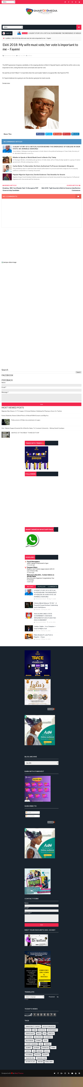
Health (39, 1033)
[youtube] (79, 2)
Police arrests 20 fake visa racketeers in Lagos (25, 420)
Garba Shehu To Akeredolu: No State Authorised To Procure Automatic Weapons (43, 166)
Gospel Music (30, 1033)
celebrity (28, 1047)
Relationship (30, 1040)
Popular (41, 586)
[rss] (75, 2)
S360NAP (38, 1040)
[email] (72, 1073)
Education (42, 1030)
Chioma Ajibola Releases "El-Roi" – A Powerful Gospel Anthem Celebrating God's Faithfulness (46, 605)
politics (8, 38)
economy (36, 1047)
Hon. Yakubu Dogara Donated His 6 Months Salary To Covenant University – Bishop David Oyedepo (33, 428)
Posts (29, 812)
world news (49, 1061)
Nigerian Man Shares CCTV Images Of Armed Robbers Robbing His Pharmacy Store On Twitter (32, 411)
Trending (47, 1044)
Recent (30, 586)
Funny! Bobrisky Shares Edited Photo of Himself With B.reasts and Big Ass (25, 415)
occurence (29, 1054)
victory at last (30, 1061)
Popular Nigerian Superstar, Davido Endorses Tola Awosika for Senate (39, 174)
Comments (52, 586)
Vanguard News (32, 567)
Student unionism (31, 1044)
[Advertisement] (41, 244)
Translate (32, 999)
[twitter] (65, 2)
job (34, 1051)
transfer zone (41, 1058)
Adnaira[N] (50, 709)
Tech (40, 1044)
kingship (40, 1051)
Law (44, 1033)
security (45, 1054)
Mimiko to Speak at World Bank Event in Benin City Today (34, 157)
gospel (28, 1051)
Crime (35, 1030)
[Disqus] (41, 288)
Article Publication (49, 1026)
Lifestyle (51, 1033)
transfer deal (30, 1058)
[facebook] (68, 2)
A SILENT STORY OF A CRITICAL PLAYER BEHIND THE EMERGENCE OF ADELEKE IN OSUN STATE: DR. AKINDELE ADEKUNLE (46, 148)
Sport (45, 1040)
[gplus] (61, 1073)
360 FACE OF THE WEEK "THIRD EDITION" (25, 433)
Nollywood (38, 1037)
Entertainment (52, 1030)
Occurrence (48, 1037)
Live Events (29, 1037)
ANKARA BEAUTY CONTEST (33, 1026)
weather (40, 1061)
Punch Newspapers (33, 561)
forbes (53, 1047)
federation (45, 1047)
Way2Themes (19, 1073)
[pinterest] (79, 1073)
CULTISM (28, 1030)
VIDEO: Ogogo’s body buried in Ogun (38, 563)
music (47, 1051)
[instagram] (72, 2)
